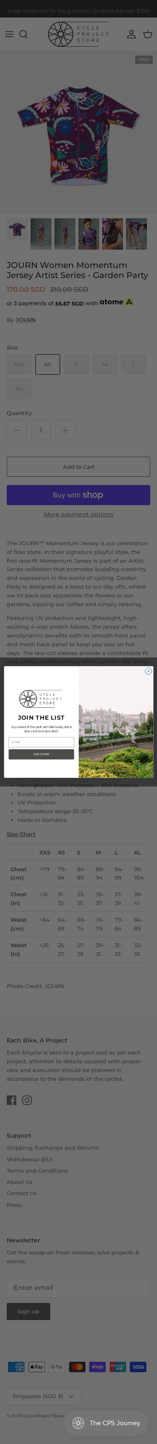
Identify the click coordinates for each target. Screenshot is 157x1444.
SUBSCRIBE (41, 754)
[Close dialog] (148, 671)
